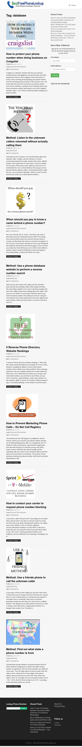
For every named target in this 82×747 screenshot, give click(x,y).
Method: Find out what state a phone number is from (24, 651)
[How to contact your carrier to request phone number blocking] (20, 498)
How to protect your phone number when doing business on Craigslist (26, 57)
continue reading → (13, 97)
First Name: (55, 57)
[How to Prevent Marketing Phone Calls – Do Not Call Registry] (22, 418)
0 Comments (14, 69)
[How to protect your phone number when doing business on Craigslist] (20, 49)
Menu (73, 5)
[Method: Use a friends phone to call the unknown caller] (18, 572)
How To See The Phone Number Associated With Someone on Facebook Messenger (63, 20)
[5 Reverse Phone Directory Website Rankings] (20, 342)
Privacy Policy (59, 706)
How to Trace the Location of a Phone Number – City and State (63, 34)
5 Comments (14, 359)
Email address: (56, 66)
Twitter (57, 723)
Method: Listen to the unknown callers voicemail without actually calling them (27, 141)
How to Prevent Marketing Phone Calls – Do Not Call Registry (26, 425)
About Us (58, 704)
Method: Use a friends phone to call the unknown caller (26, 579)
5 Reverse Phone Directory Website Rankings (23, 349)
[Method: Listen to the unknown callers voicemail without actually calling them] (20, 133)
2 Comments (14, 281)
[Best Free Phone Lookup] (25, 8)
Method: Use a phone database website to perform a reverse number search (25, 269)
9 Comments (14, 153)
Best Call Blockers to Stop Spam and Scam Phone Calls (63, 25)
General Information (18, 67)
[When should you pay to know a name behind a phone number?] (20, 214)
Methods (13, 150)
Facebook (57, 725)
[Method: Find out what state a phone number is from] (23, 644)
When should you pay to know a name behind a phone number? (26, 221)
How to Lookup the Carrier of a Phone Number (40, 723)
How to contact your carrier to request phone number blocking (26, 505)
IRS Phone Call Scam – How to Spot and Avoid (62, 39)
